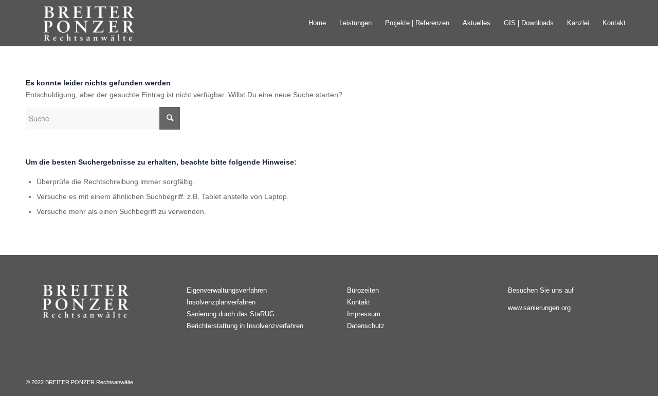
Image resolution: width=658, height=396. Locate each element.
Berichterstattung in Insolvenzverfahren (245, 326)
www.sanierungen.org (539, 308)
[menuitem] (317, 23)
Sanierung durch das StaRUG (231, 314)
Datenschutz (366, 326)
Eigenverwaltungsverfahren (227, 290)
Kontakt (358, 302)
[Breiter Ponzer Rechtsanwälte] (91, 23)
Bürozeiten (363, 290)
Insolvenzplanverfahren (221, 302)
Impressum (363, 314)
